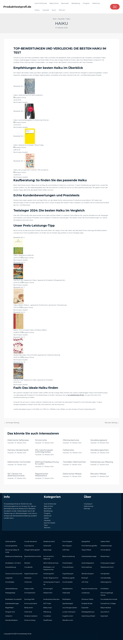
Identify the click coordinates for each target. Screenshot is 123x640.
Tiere (46, 525)
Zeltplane (27, 578)
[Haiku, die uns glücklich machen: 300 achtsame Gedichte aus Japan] (30, 161)
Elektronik (96, 3)
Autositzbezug (10, 567)
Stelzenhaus (105, 556)
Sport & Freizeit (49, 523)
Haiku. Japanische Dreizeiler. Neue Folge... (28, 145)
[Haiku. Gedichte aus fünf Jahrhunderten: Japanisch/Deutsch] (30, 86)
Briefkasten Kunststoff (13, 599)
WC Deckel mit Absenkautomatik (16, 475)
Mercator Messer (98, 474)
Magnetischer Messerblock (41, 475)
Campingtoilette (11, 546)
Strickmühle (41, 440)
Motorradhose (86, 567)
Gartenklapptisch (87, 563)
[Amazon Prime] (19, 97)
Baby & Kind (54, 3)
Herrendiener (106, 550)
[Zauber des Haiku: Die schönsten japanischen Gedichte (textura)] (18, 346)
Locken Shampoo (68, 612)
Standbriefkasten (11, 620)
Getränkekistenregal (88, 556)
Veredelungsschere (99, 450)
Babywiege (47, 550)
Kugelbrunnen (67, 616)
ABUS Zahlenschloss (50, 563)
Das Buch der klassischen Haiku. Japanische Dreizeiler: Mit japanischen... (39, 280)
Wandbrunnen (67, 620)
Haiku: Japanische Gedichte (23, 255)
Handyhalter (105, 574)
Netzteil (27, 563)
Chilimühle (28, 612)
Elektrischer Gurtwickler (19, 462)
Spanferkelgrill (67, 603)
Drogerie (86, 3)
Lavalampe (85, 593)
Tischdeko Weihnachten (74, 462)
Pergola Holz (10, 612)
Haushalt (45, 10)
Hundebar (47, 616)
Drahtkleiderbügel (12, 603)
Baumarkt (65, 3)
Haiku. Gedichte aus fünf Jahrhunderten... (28, 95)
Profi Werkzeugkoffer (89, 546)
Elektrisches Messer (72, 474)
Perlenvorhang (29, 620)
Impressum (88, 504)
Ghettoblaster (67, 563)
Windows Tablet (87, 599)
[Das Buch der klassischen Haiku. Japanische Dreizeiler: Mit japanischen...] (18, 271)
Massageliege (10, 593)
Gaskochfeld (105, 541)
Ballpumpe (47, 608)
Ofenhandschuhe (71, 440)
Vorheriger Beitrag (11, 423)
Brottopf (84, 578)
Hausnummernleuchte (13, 574)
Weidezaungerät (68, 578)
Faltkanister (68, 450)
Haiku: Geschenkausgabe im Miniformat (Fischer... (31, 120)
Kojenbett (104, 616)
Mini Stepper (67, 546)
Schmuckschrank (30, 603)
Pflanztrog (47, 612)
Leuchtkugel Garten (69, 608)
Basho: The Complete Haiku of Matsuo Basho (30, 330)
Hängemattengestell (32, 550)
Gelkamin (8, 616)
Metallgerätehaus (87, 612)
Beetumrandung (68, 556)
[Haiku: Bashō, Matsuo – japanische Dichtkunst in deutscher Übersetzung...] (18, 296)
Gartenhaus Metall (88, 616)
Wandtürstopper (87, 574)
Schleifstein (105, 589)
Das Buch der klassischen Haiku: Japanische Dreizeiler (33, 380)
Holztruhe (28, 582)
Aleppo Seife (29, 589)
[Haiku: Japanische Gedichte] (18, 246)
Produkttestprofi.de (17, 6)
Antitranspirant (48, 574)
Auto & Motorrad (41, 3)
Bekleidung (76, 3)
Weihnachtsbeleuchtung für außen (47, 463)
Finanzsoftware (68, 567)
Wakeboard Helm (107, 567)
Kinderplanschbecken (51, 599)
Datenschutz (88, 506)
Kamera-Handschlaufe (18, 450)
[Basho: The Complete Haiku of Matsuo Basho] (18, 321)
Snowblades (9, 582)
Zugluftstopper (68, 574)
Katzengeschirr (106, 582)
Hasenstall (66, 593)
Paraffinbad (47, 620)
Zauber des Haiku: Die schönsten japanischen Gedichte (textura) (36, 355)
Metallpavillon (67, 589)
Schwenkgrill (48, 589)
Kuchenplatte (67, 582)
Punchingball (67, 541)
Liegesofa (8, 578)
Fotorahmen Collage (108, 603)
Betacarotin (28, 608)
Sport (54, 10)
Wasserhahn (47, 593)
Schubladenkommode (109, 599)
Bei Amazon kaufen (20, 102)
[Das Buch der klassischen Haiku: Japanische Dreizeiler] (18, 371)
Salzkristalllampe (11, 589)
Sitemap (87, 508)
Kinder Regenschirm (50, 578)
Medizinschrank (49, 541)
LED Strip (84, 582)
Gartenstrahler (10, 541)
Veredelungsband (98, 440)
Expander (85, 608)
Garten (37, 10)
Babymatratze (106, 608)
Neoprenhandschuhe (89, 589)
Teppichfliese (86, 550)
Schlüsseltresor (29, 593)
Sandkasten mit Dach (13, 563)
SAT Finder (47, 603)
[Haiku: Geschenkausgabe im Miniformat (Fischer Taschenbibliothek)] (30, 111)
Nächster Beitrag (112, 423)
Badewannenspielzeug (13, 556)
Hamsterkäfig (106, 578)
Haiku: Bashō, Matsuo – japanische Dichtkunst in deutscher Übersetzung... (40, 305)
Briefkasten (66, 599)
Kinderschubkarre (30, 616)
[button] (115, 7)
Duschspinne (29, 546)
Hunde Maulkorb (30, 541)
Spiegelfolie (85, 541)
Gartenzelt (47, 546)
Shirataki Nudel (86, 603)
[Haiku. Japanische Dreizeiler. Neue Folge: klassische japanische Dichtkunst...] (30, 136)
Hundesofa (28, 567)
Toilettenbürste (106, 546)
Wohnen (62, 10)
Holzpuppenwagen (108, 563)
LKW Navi (65, 550)
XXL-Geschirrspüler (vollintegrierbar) (44, 451)
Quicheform (105, 612)
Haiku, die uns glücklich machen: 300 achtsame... (31, 170)
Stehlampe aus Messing (101, 462)
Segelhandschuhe (31, 574)
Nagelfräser (9, 608)
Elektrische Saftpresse (18, 440)
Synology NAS (29, 599)
